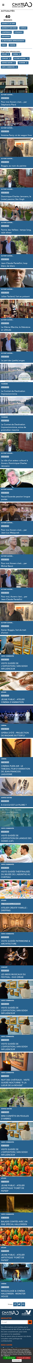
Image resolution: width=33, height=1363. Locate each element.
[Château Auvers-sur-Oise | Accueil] (22, 5)
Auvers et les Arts (8, 24)
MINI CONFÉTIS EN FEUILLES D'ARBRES (15, 1117)
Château (23, 28)
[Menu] (3, 4)
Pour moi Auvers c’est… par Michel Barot (14, 564)
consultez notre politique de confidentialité (11, 1339)
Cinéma (15, 54)
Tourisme (22, 63)
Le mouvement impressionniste (13, 41)
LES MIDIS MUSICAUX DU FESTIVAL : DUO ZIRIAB (13, 976)
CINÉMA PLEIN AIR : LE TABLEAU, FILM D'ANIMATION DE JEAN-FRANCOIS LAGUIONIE (15, 770)
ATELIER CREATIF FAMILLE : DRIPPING (14, 909)
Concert (5, 58)
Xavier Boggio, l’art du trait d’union (13, 631)
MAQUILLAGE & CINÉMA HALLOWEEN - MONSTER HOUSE (13, 1294)
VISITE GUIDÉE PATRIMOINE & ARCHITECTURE (15, 942)
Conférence (6, 32)
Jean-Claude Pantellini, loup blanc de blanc (14, 264)
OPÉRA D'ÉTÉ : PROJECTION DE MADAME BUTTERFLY (15, 734)
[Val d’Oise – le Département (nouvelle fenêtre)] (26, 1313)
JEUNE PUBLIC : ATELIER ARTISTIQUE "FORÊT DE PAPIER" (13, 1188)
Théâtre (12, 45)
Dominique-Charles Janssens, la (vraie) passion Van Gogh (16, 198)
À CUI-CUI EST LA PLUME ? (13, 805)
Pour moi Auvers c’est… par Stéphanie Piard (14, 103)
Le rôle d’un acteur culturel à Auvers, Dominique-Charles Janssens (14, 463)
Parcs (4, 45)
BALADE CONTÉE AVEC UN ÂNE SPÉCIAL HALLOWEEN (14, 1223)
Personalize (17, 1360)
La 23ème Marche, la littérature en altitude (15, 328)
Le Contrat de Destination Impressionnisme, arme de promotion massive (13, 427)
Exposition (6, 36)
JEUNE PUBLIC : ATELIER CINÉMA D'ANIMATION (13, 701)
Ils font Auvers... (20, 58)
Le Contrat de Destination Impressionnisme (13, 392)
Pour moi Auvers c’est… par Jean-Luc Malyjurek (14, 531)
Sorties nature (7, 63)
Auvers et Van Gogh (9, 28)
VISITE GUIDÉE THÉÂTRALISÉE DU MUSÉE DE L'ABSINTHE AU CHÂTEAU (15, 874)
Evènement (18, 32)
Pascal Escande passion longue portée (15, 498)
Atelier (4, 54)
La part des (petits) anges (13, 360)
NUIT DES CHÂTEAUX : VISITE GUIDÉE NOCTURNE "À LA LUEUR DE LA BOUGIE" (15, 1083)
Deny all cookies (24, 1358)
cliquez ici (7, 1355)
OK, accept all (10, 1358)
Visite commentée (8, 67)
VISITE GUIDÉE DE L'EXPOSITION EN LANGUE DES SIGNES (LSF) (16, 838)
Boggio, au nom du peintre (13, 165)
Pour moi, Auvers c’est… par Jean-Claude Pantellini (14, 598)
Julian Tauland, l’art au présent (15, 296)
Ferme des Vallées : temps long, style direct (16, 231)
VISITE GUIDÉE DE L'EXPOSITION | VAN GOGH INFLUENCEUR (14, 666)
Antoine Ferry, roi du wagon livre (16, 135)
